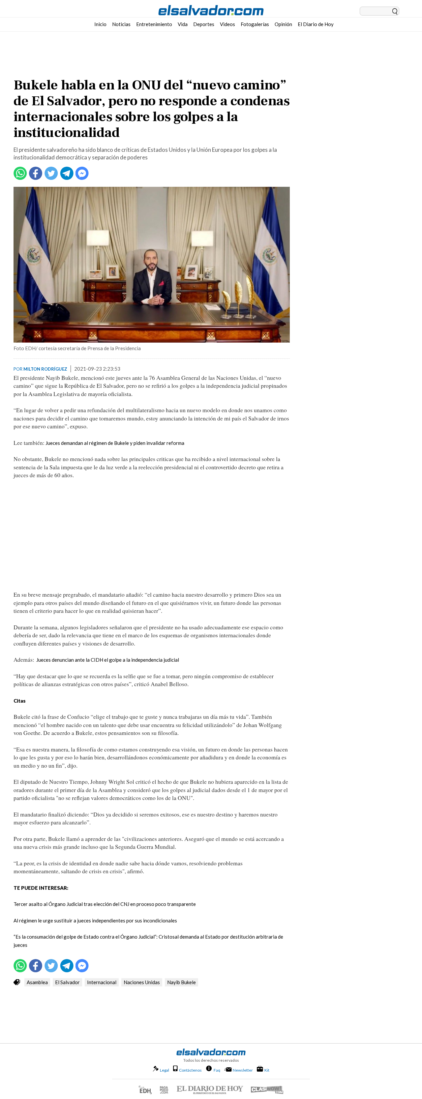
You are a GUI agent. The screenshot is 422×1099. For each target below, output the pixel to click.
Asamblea (37, 982)
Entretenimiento (154, 24)
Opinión (283, 24)
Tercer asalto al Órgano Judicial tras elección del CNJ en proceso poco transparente (105, 904)
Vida (183, 24)
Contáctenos (190, 1070)
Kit (266, 1070)
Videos (227, 24)
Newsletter (243, 1070)
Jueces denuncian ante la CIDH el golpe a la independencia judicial (107, 660)
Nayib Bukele (181, 982)
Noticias (121, 24)
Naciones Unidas (142, 982)
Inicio (100, 24)
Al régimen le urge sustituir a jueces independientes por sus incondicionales (95, 920)
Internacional (101, 982)
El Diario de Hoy (316, 24)
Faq (217, 1070)
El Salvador (67, 982)
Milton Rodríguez (45, 369)
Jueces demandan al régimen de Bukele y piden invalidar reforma (114, 443)
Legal (164, 1070)
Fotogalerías (255, 24)
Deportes (203, 24)
